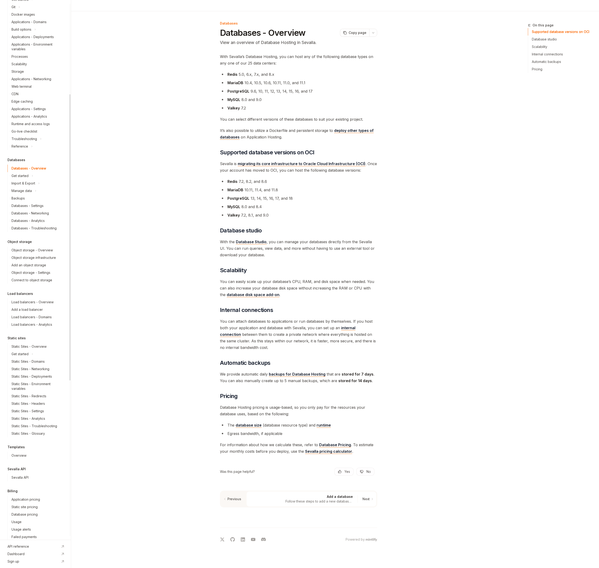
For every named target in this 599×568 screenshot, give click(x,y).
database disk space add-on (253, 294)
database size (249, 425)
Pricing (537, 69)
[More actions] (373, 33)
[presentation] (35, 270)
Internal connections (547, 54)
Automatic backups (546, 62)
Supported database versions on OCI (560, 32)
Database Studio (251, 241)
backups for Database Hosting (297, 374)
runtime (324, 425)
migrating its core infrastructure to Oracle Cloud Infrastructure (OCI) (301, 163)
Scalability (539, 47)
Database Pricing (335, 444)
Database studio (544, 39)
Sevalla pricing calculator (328, 451)
